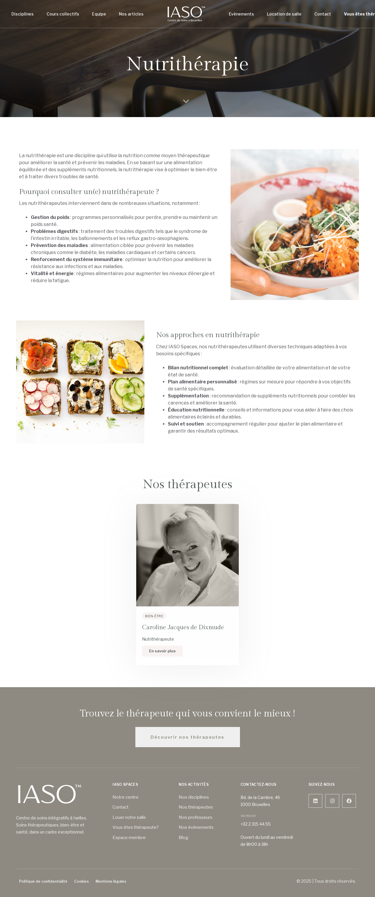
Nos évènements (196, 827)
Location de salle (284, 13)
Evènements (241, 13)
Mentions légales (111, 881)
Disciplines (22, 13)
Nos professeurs (195, 817)
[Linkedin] (315, 801)
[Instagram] (332, 801)
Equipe (99, 13)
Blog (183, 837)
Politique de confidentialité (43, 881)
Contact (322, 13)
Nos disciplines (194, 797)
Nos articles (131, 13)
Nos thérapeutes (196, 807)
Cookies (81, 881)
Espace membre (129, 837)
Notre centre (125, 797)
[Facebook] (349, 801)
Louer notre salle (129, 817)
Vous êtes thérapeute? (135, 827)
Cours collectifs (63, 13)
